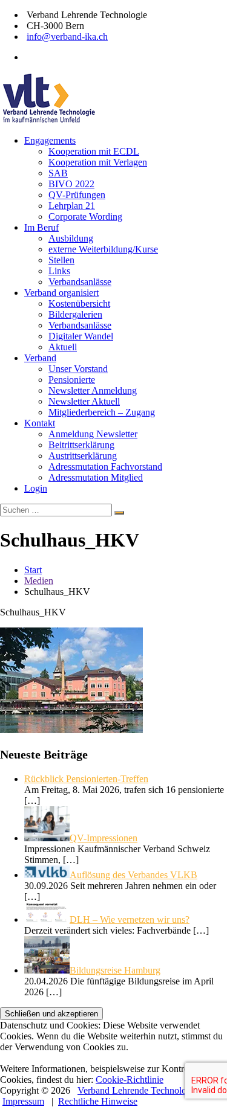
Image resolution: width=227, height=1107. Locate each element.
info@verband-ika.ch (67, 36)
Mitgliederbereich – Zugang (101, 412)
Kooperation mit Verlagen (97, 162)
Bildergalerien (75, 314)
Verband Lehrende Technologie (137, 1090)
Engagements (50, 140)
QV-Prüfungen (76, 195)
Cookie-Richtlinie (129, 1079)
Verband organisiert (61, 292)
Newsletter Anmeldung (92, 390)
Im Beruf (41, 227)
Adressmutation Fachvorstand (105, 466)
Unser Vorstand (78, 369)
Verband (40, 358)
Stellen (61, 260)
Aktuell (62, 347)
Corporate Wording (85, 216)
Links (59, 271)
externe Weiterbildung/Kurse (103, 249)
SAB (58, 173)
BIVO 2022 (71, 184)
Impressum (23, 1101)
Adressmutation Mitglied (95, 477)
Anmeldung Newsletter (92, 434)
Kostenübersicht (79, 303)
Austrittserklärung (82, 456)
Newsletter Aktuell (84, 401)
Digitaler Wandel (80, 336)
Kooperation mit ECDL (93, 151)
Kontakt (39, 423)
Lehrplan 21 (71, 206)
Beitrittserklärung (81, 445)
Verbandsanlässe (79, 282)
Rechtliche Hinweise (97, 1101)
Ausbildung (70, 238)
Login (35, 488)
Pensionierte (71, 379)
